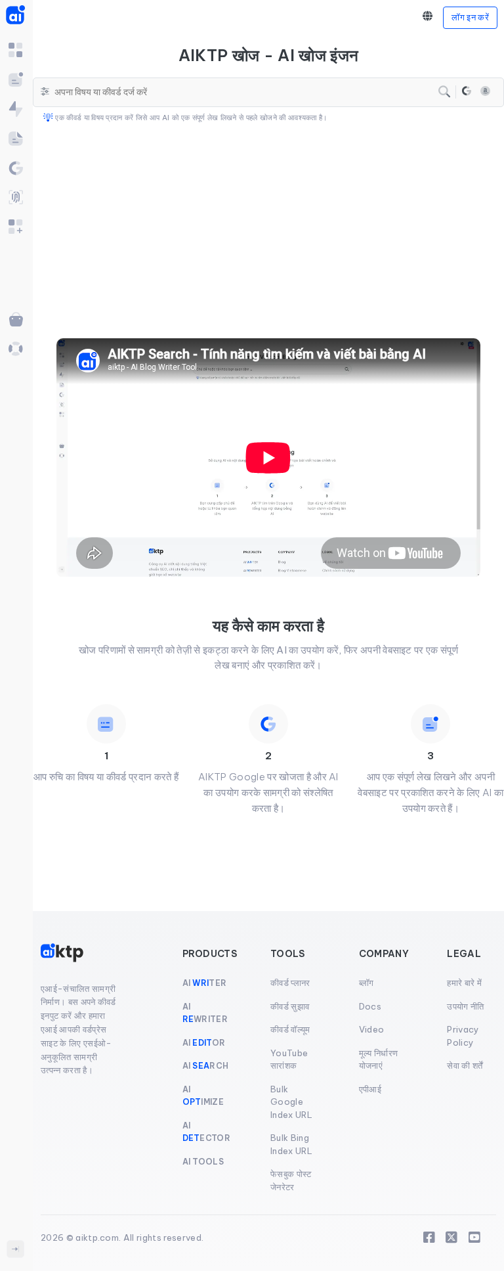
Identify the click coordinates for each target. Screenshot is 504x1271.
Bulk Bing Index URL (291, 1144)
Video (372, 1029)
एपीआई (370, 1089)
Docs (370, 1006)
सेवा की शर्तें (464, 1065)
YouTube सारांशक (289, 1059)
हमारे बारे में (464, 982)
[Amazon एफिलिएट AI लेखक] (485, 93)
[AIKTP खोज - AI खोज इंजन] (466, 92)
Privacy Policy (463, 1036)
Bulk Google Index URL (291, 1102)
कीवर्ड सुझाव (289, 1006)
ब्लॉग (366, 982)
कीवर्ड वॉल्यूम (290, 1029)
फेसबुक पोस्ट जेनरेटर (291, 1180)
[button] (427, 16)
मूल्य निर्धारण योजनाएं (378, 1059)
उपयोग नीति (465, 1006)
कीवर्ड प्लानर (290, 982)
